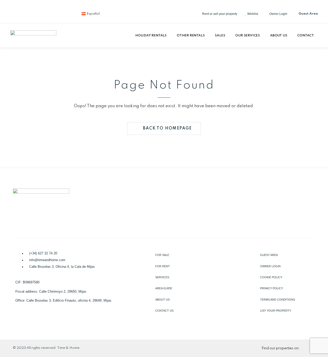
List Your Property (275, 310)
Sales (220, 35)
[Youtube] (67, 12)
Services (162, 277)
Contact (305, 35)
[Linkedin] (33, 12)
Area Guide (163, 288)
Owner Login (270, 266)
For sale (162, 254)
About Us (278, 35)
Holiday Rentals (151, 35)
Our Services (247, 35)
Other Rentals (190, 35)
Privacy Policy (271, 288)
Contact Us (164, 310)
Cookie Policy (271, 277)
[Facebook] (16, 12)
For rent (162, 266)
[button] (152, 35)
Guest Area (269, 254)
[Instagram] (50, 12)
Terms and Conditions (277, 299)
